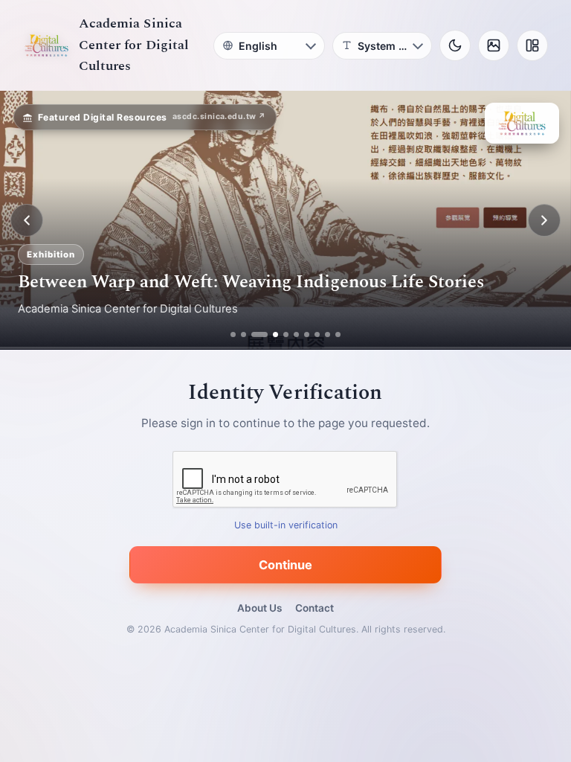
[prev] (26, 220)
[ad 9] (327, 334)
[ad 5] (285, 334)
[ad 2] (243, 334)
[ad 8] (317, 334)
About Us (259, 608)
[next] (544, 220)
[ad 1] (233, 334)
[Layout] (532, 45)
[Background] (493, 45)
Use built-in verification (286, 525)
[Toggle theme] (455, 45)
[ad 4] (270, 334)
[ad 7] (306, 334)
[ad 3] (254, 334)
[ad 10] (338, 334)
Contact (314, 608)
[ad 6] (296, 334)
